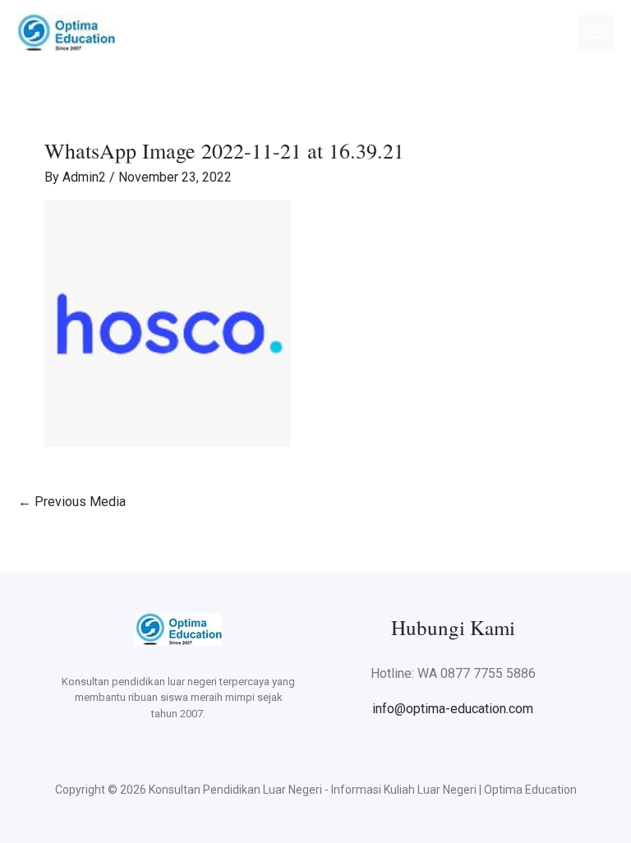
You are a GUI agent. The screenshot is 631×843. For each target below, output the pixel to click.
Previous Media (72, 501)
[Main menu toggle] (596, 33)
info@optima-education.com (452, 708)
